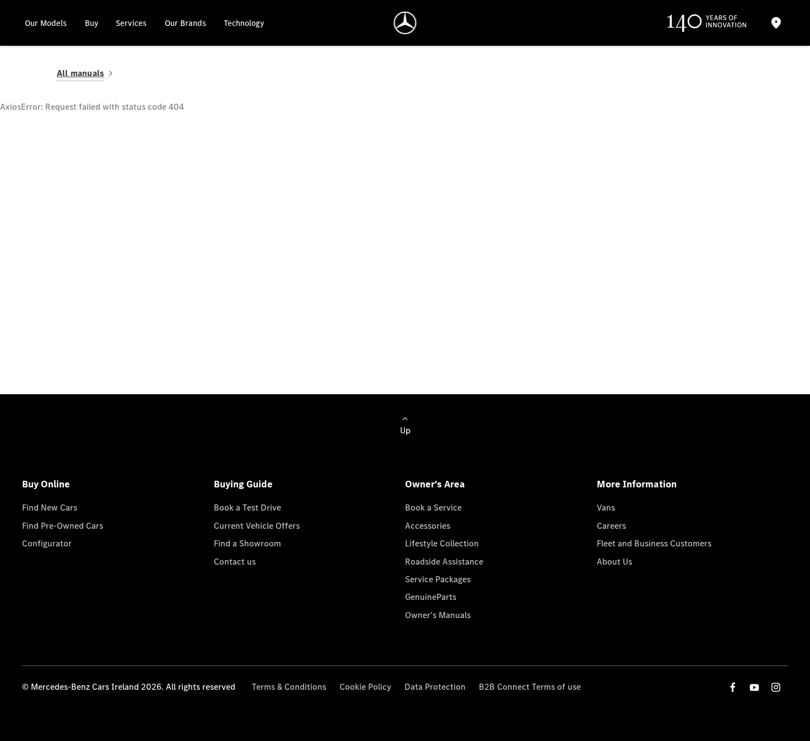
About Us (614, 561)
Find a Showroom (247, 543)
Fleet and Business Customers (654, 543)
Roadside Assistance (444, 561)
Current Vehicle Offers (257, 525)
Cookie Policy (365, 686)
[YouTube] (754, 687)
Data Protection (435, 686)
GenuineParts (430, 597)
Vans (606, 507)
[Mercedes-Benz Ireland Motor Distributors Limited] (405, 23)
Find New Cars (49, 507)
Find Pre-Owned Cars (62, 525)
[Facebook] (732, 687)
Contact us (235, 561)
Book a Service (433, 507)
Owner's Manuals (438, 615)
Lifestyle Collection (442, 543)
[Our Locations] (776, 23)
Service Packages (438, 579)
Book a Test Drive (247, 507)
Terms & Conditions (289, 686)
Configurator (47, 543)
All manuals (80, 73)
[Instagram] (775, 687)
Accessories (427, 525)
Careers (611, 525)
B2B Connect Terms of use (530, 686)
